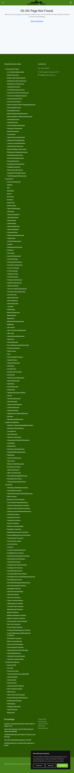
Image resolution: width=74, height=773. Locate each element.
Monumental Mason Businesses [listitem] (16, 149)
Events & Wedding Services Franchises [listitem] (18, 535)
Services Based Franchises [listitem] (15, 647)
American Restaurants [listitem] (13, 182)
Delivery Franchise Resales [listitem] (15, 526)
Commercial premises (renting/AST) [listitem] (18, 674)
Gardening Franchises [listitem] (14, 562)
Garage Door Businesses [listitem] (14, 128)
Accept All (62, 765)
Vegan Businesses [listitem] (12, 410)
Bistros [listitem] (9, 194)
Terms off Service (43, 723)
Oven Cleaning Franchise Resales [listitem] (17, 621)
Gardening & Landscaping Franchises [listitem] (18, 556)
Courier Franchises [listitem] (13, 523)
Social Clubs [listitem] (11, 375)
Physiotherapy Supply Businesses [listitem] (17, 476)
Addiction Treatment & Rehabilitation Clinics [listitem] (20, 425)
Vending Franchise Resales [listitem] (15, 659)
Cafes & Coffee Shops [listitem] (13, 208)
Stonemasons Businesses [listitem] (15, 170)
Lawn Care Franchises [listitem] (13, 597)
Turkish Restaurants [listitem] (13, 407)
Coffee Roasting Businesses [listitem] (15, 235)
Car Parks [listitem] (10, 668)
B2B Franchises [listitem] (12, 496)
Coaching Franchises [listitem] (13, 517)
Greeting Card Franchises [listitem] (15, 568)
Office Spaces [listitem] (11, 692)
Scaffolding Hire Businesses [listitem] (15, 164)
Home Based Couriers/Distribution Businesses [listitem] (21, 577)
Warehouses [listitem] (11, 712)
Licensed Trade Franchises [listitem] (15, 606)
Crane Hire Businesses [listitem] (14, 101)
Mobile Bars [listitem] (10, 318)
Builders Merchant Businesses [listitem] (16, 78)
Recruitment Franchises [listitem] (14, 638)
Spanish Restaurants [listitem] (13, 381)
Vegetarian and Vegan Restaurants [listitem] (17, 413)
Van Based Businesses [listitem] (14, 653)
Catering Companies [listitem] (13, 214)
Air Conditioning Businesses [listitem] (15, 72)
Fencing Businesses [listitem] (13, 119)
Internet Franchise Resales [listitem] (15, 591)
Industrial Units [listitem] (11, 680)
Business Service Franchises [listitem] (16, 499)
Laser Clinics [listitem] (11, 461)
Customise (39, 765)
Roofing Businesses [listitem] (13, 161)
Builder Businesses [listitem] (13, 75)
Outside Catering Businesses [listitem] (15, 336)
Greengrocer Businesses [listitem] (14, 280)
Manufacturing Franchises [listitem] (15, 609)
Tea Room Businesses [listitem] (13, 398)
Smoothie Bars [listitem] (11, 369)
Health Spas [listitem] (10, 455)
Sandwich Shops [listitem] (12, 360)
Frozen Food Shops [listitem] (13, 268)
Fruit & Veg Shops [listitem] (12, 271)
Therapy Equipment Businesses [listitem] (16, 481)
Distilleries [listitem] (10, 250)
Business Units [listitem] (11, 665)
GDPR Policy (41, 726)
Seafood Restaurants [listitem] (13, 363)
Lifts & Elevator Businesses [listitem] (15, 146)
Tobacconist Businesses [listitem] (14, 404)
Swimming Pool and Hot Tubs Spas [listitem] (17, 650)
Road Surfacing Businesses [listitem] (15, 158)
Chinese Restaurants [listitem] (13, 226)
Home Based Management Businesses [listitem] (18, 582)
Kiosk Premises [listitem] (12, 683)
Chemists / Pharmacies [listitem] (14, 437)
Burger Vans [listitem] (11, 202)
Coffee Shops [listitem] (11, 238)
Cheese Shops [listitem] (11, 220)
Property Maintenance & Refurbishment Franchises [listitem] (18, 634)
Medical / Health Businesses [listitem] (15, 464)
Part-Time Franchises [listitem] (13, 624)
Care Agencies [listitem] (11, 431)
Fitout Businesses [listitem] (12, 122)
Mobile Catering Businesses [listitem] (15, 321)
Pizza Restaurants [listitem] (12, 342)
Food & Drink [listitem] (9, 179)
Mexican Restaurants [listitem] (13, 312)
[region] (50, 760)
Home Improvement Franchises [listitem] (16, 585)
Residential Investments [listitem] (14, 700)
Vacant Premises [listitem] (12, 709)
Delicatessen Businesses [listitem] (14, 247)
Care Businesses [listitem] (12, 434)
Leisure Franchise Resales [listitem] (15, 600)
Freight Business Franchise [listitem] (15, 553)
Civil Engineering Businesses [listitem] (16, 90)
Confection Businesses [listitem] (14, 241)
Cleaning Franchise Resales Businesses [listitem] (19, 511)
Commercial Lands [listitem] (13, 671)
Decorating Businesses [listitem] (14, 107)
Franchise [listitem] (10, 547)
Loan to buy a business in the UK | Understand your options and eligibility (19, 730)
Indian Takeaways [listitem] (12, 300)
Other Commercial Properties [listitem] (16, 695)
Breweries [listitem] (10, 199)
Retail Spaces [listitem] (11, 703)
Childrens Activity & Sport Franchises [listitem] (18, 505)
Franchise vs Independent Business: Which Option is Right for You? (19, 725)
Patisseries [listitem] (10, 339)
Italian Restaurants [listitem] (12, 303)
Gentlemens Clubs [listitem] (12, 274)
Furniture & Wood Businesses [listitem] (16, 125)
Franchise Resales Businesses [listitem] (16, 550)
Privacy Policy (42, 719)
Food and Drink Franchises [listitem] (15, 538)
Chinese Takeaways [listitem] (13, 229)
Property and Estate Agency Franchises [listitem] (19, 630)
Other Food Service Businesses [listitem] (16, 330)
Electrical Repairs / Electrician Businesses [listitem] (19, 116)
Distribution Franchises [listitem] (14, 529)
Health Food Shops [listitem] (13, 286)
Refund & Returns (43, 728)
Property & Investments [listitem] (12, 662)
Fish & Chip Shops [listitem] (12, 259)
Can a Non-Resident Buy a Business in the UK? (17, 740)
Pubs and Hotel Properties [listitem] (15, 357)
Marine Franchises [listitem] (12, 612)
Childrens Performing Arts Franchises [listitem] (18, 508)
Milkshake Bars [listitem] (11, 315)
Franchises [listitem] (9, 484)
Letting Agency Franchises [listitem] (15, 603)
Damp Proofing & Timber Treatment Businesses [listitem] (21, 104)
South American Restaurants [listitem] (15, 378)
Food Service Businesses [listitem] (14, 265)
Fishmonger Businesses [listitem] (14, 262)
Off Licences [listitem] (11, 327)
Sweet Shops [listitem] (11, 389)
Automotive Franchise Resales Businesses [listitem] (20, 493)
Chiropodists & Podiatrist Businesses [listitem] (18, 440)
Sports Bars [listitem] (10, 384)
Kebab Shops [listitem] (11, 309)
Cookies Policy (42, 721)
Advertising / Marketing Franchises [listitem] (17, 487)
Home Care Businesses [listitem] (14, 458)
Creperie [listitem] (9, 244)
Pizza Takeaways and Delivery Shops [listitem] (18, 345)
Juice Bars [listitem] (10, 306)
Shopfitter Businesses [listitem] (13, 167)
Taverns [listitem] (9, 395)
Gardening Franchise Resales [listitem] (16, 559)
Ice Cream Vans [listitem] (12, 294)
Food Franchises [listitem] (12, 544)
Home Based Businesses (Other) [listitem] (17, 574)
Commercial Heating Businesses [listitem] (17, 96)
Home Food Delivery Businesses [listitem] (17, 289)
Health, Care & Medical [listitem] (12, 422)
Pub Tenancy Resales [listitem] (13, 348)
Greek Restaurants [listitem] (12, 277)
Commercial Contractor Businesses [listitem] (18, 93)
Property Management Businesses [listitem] (17, 698)
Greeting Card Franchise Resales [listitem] (17, 565)
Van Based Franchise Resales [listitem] (16, 656)
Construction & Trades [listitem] (12, 69)
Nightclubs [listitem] (10, 324)
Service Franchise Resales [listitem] (15, 644)
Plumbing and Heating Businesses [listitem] (17, 152)
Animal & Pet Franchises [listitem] (14, 490)
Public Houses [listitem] (11, 351)
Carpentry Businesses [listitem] (13, 87)
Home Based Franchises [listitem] (14, 579)
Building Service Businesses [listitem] (15, 84)
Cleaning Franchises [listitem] (13, 514)
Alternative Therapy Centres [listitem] (15, 428)
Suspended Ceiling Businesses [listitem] (16, 173)
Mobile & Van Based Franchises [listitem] (16, 615)
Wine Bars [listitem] (10, 416)
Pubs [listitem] (8, 354)
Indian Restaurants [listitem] (12, 297)
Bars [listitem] (8, 188)
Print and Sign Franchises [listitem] (15, 627)
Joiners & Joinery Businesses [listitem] (16, 143)
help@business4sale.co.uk (47, 75)
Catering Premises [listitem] (12, 217)
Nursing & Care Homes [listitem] (14, 467)
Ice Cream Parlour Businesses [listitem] (16, 291)
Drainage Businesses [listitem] (13, 110)
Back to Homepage (37, 21)
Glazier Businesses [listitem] (13, 131)
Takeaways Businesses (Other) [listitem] (16, 392)
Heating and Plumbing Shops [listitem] (15, 140)
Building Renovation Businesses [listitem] (16, 81)
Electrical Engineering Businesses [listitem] (17, 113)
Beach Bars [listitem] (10, 191)
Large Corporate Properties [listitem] (15, 686)
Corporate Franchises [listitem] (13, 520)
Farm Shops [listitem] (11, 253)
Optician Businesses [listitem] (13, 470)
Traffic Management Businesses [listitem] (16, 176)
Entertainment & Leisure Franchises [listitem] (17, 532)
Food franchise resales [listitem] (14, 541)
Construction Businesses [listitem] (14, 99)
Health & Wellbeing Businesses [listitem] (16, 452)
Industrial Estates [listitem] (12, 677)
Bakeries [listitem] (10, 185)
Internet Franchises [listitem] (13, 594)
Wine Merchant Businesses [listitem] (15, 419)
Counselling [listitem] (10, 443)
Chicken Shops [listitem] (11, 223)
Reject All (51, 765)
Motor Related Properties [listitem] (14, 689)
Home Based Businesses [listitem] (14, 571)
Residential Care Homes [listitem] (14, 479)
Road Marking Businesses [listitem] (15, 155)
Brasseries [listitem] (10, 196)
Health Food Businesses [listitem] (14, 283)
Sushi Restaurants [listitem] (12, 386)
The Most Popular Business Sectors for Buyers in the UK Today (19, 736)
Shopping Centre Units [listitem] (13, 706)
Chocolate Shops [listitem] (12, 232)
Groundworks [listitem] (11, 134)
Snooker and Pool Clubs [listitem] (14, 372)
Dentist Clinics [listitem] (11, 446)
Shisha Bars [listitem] (10, 366)
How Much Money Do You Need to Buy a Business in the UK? (19, 744)
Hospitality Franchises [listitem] (14, 588)
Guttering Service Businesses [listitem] (16, 137)
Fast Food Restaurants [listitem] (14, 256)
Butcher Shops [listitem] (11, 205)
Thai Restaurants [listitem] (12, 401)
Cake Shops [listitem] (10, 211)
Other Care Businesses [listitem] (14, 473)
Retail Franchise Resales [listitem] (14, 641)
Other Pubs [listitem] (10, 333)
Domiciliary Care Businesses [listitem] (15, 449)
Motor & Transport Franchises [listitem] (16, 618)
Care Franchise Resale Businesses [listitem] (17, 502)
